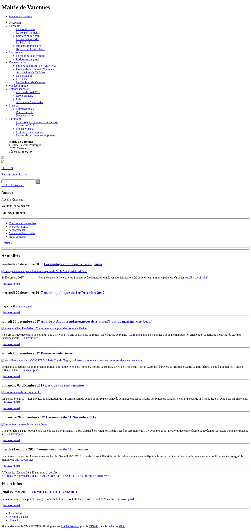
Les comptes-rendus (27, 39)
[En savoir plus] (199, 277)
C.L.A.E (21, 98)
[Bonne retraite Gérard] (72, 360)
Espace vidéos (24, 128)
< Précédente (24, 475)
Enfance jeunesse (19, 88)
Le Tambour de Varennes (30, 82)
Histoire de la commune (30, 132)
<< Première (8, 475)
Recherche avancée (12, 185)
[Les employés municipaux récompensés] (44, 271)
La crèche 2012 (25, 125)
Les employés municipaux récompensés (73, 264)
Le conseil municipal (28, 32)
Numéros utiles (25, 108)
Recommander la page (14, 174)
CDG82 (93, 526)
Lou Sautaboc (24, 75)
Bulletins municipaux (28, 45)
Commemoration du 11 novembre (62, 449)
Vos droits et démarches (22, 223)
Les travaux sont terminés (64, 385)
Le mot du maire (25, 29)
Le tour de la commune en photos (35, 135)
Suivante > (90, 475)
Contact (13, 520)
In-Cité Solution (70, 526)
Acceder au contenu (20, 16)
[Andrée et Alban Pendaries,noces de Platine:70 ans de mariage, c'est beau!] (44, 328)
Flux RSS (7, 168)
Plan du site (15, 513)
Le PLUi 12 (23, 42)
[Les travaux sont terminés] (21, 392)
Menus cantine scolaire (22, 233)
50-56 (79, 475)
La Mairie (14, 25)
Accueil (5, 242)
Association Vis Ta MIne (30, 72)
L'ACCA (21, 79)
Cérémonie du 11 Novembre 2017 (71, 417)
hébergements (17, 229)
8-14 (35, 475)
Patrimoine (15, 118)
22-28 (49, 475)
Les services (16, 52)
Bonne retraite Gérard (57, 353)
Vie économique (18, 85)
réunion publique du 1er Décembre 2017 (74, 293)
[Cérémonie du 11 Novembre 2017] (24, 424)
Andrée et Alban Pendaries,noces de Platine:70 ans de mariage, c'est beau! (96, 321)
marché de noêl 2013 (28, 92)
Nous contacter (25, 115)
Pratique (13, 105)
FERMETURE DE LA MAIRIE (53, 492)
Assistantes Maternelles (29, 102)
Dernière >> (104, 475)
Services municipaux (28, 35)
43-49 (72, 475)
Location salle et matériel (30, 55)
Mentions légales (18, 516)
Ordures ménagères (27, 59)
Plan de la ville (24, 112)
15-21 (41, 475)
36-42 (64, 475)
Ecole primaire (24, 95)
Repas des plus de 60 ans (30, 49)
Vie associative (17, 62)
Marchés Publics (18, 226)
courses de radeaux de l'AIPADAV (36, 65)
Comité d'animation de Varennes (35, 69)
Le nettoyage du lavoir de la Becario (37, 122)
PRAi (122, 526)
